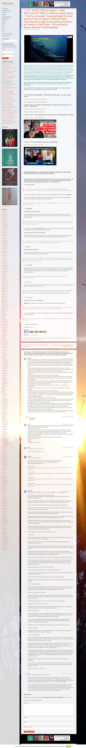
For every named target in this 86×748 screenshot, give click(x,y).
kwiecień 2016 (5, 413)
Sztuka (3, 25)
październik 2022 (5, 284)
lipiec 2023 (4, 270)
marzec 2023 (4, 276)
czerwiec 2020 (5, 330)
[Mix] (39, 332)
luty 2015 (4, 436)
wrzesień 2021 (5, 306)
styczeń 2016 (4, 418)
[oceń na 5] (27, 334)
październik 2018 (5, 363)
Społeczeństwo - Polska (39, 337)
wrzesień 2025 (5, 227)
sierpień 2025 (4, 228)
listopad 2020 (4, 322)
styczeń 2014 (4, 457)
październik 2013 (5, 462)
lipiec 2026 (4, 210)
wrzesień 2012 (5, 483)
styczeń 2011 (4, 516)
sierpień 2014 (4, 446)
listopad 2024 (4, 243)
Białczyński (7, 3)
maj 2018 (4, 372)
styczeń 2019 (4, 358)
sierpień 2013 (4, 465)
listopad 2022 (4, 283)
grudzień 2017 (5, 380)
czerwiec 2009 (5, 548)
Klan (3, 31)
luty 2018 (4, 376)
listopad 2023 (4, 263)
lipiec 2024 (4, 250)
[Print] (43, 332)
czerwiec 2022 (5, 291)
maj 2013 (4, 470)
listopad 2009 (4, 539)
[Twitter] (29, 332)
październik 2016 (5, 403)
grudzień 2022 (5, 281)
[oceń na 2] (25, 334)
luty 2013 (4, 475)
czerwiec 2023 (5, 271)
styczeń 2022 (4, 299)
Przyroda (3, 21)
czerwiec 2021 (5, 311)
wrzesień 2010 (5, 523)
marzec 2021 (4, 316)
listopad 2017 (4, 381)
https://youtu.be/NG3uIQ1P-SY (34, 438)
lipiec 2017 (4, 388)
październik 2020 (5, 324)
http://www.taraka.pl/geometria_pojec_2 (36, 451)
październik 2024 (5, 245)
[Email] (45, 332)
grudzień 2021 (5, 301)
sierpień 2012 (4, 485)
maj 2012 (4, 490)
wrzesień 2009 (5, 543)
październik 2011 (5, 502)
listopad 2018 (4, 362)
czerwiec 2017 (5, 390)
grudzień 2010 (5, 518)
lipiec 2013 (4, 467)
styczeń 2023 (4, 279)
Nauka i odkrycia (5, 19)
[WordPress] (41, 332)
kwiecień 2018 (5, 373)
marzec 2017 (4, 395)
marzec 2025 (4, 237)
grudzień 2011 (5, 498)
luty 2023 (4, 278)
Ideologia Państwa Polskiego (66, 337)
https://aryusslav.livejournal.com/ (38, 668)
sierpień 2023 (4, 268)
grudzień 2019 (5, 340)
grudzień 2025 (5, 222)
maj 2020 (4, 332)
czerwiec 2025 (5, 232)
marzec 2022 (4, 296)
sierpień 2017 (4, 386)
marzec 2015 (4, 434)
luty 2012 (4, 495)
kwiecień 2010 (5, 531)
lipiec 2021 (4, 309)
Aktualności (4, 12)
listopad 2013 (4, 460)
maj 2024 (4, 253)
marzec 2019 (4, 355)
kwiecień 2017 (5, 393)
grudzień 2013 (5, 459)
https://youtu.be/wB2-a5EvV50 (34, 442)
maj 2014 (4, 451)
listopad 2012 (4, 480)
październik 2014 (5, 442)
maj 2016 (4, 411)
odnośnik (34, 339)
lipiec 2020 (4, 329)
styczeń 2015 (4, 437)
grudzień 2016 (5, 400)
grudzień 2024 (5, 242)
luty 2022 (4, 298)
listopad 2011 (4, 500)
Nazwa (25, 717)
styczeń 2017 (4, 398)
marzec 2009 (4, 549)
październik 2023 (5, 265)
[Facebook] (25, 332)
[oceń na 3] (26, 334)
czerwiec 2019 (5, 350)
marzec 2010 (4, 533)
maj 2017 (4, 391)
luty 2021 (4, 317)
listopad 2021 (4, 302)
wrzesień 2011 (5, 503)
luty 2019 (4, 357)
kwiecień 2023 (5, 275)
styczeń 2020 (4, 339)
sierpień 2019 (4, 347)
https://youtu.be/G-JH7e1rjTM (34, 428)
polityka (29, 339)
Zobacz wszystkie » (5, 206)
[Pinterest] (32, 332)
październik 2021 (5, 304)
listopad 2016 (4, 401)
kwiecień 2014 (5, 452)
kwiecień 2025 (5, 235)
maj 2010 (4, 529)
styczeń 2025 (4, 240)
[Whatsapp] (34, 332)
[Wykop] (27, 332)
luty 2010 (4, 534)
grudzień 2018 (5, 360)
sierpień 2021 (4, 307)
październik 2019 (5, 344)
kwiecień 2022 (5, 294)
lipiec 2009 (4, 546)
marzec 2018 (4, 375)
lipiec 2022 (4, 289)
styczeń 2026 (4, 220)
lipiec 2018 (4, 368)
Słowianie (4, 14)
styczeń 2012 (4, 497)
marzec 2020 (4, 335)
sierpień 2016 (4, 406)
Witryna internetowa (28, 726)
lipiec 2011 (4, 506)
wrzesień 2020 (5, 326)
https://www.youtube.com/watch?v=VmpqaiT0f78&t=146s (35, 99)
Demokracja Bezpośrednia (7, 33)
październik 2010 (5, 521)
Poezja (3, 27)
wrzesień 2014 (5, 444)
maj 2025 (4, 233)
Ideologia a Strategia (57, 337)
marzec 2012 (4, 493)
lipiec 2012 (4, 487)
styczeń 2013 (4, 477)
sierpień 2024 (4, 248)
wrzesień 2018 (5, 365)
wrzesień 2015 (5, 424)
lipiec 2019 (4, 349)
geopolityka (51, 337)
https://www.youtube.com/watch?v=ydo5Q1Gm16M (34, 109)
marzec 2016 (4, 414)
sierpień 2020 (4, 327)
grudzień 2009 (5, 538)
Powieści (3, 23)
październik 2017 (5, 383)
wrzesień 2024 (5, 247)
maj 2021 (4, 312)
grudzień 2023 (5, 261)
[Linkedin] (36, 332)
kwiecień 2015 (5, 432)
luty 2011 (4, 515)
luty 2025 (4, 238)
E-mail (25, 722)
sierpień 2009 (4, 544)
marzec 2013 (4, 474)
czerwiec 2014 (5, 449)
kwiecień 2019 (5, 353)
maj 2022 (4, 293)
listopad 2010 (4, 520)
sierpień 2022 (4, 288)
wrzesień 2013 (5, 464)
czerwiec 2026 (5, 212)
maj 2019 (4, 352)
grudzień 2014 (5, 439)
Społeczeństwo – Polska (6, 16)
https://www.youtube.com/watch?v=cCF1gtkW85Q (34, 117)
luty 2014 (4, 455)
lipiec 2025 (4, 230)
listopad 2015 (4, 421)
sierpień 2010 (4, 525)
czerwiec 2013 (5, 469)
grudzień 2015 (5, 419)
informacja (25, 339)
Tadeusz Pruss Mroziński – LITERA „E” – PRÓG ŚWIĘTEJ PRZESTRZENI (9, 73)
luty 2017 (4, 396)
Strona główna (5, 8)
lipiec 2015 (4, 427)
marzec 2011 (4, 513)
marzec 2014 (4, 454)
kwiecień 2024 (5, 255)
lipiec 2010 (4, 526)
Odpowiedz (72, 358)
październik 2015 (5, 423)
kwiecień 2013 (5, 472)
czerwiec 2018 (5, 370)
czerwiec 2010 (5, 528)
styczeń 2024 (4, 260)
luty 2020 (4, 337)
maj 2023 (4, 273)
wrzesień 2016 (5, 404)
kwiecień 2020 (5, 334)
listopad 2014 (4, 441)
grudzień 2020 (5, 321)
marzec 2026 (4, 217)
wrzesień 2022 (5, 286)
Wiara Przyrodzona (5, 35)
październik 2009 (5, 541)
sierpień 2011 (4, 505)
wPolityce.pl (30, 327)
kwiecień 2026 (5, 215)
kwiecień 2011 (5, 511)
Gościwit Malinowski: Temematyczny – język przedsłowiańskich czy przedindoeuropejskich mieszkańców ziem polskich (9, 66)
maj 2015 (4, 431)
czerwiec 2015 (5, 429)
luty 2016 (4, 416)
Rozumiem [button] (69, 746)
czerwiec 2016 (5, 409)
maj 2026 (4, 214)
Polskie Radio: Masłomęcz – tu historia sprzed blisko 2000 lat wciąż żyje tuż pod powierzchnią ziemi (9, 112)
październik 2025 (5, 225)
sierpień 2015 (4, 426)
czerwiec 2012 (5, 488)
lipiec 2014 (4, 447)
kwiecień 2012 (5, 492)
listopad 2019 (4, 342)
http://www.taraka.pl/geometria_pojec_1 (36, 448)
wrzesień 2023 (5, 266)
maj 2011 (4, 510)
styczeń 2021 (4, 319)
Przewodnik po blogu (6, 10)
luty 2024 (4, 258)
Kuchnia (3, 29)
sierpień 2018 (4, 367)
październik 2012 (5, 482)
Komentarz (26, 703)
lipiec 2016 (4, 408)
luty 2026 (4, 219)
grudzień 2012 (5, 478)
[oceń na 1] (24, 334)
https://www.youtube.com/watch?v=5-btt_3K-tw (33, 144)
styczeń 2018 (4, 378)
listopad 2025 (4, 224)
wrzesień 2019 (5, 345)
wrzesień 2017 (5, 385)
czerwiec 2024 (5, 251)
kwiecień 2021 (5, 314)
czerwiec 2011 (5, 508)
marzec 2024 (4, 256)
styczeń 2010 (4, 536)
